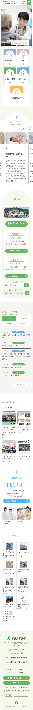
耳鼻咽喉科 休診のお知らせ (11, 367)
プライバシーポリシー (21, 695)
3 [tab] (30, 35)
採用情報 (18, 332)
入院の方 (24, 687)
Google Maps (15, 653)
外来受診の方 (12, 687)
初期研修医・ (8, 522)
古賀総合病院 (9, 2)
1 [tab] (30, 30)
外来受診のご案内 (14, 250)
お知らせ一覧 (20, 384)
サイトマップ (16, 699)
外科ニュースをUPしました (11, 346)
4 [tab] (30, 38)
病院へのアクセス (15, 650)
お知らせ (18, 342)
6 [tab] (30, 43)
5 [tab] (30, 41)
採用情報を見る (11, 501)
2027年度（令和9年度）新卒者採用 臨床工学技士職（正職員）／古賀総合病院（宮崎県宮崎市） (16, 356)
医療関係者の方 (11, 691)
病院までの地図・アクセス (16, 224)
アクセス (24, 3)
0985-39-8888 (18, 657)
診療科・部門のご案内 (15, 678)
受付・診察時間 (13, 276)
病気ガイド (15, 682)
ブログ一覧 (8, 407)
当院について (24, 691)
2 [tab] (30, 33)
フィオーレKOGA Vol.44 (10, 375)
